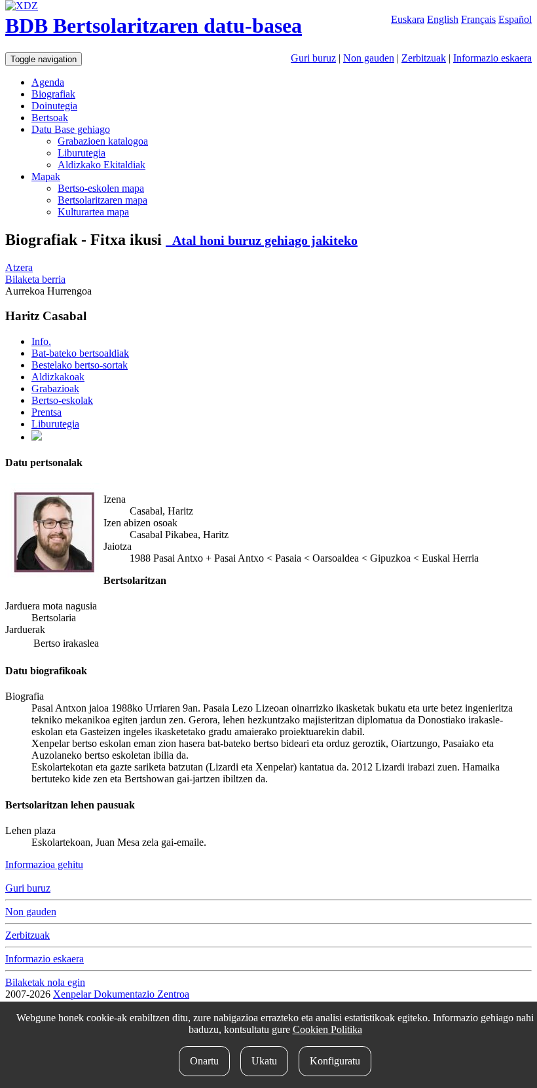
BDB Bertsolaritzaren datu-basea (153, 25)
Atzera (19, 267)
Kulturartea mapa (93, 211)
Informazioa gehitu (44, 864)
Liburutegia (81, 152)
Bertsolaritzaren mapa (102, 200)
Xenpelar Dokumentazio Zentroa (121, 994)
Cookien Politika (327, 1029)
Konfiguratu (335, 1060)
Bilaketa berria (35, 279)
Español (515, 19)
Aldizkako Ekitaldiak (101, 164)
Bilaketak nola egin (45, 982)
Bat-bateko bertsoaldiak (80, 353)
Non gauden (368, 57)
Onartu (204, 1060)
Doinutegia (54, 105)
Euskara (407, 19)
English (442, 19)
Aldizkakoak (57, 376)
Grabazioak (55, 388)
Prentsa (46, 412)
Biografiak (53, 94)
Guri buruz (313, 57)
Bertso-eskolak (62, 400)
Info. (41, 341)
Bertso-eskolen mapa (101, 188)
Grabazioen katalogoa (103, 141)
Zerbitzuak (423, 57)
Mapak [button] (45, 176)
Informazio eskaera (492, 57)
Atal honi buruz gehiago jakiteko (262, 240)
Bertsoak (49, 117)
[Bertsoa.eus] (36, 437)
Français (478, 19)
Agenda (47, 82)
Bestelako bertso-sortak (79, 365)
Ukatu (264, 1060)
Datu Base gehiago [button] (70, 129)
